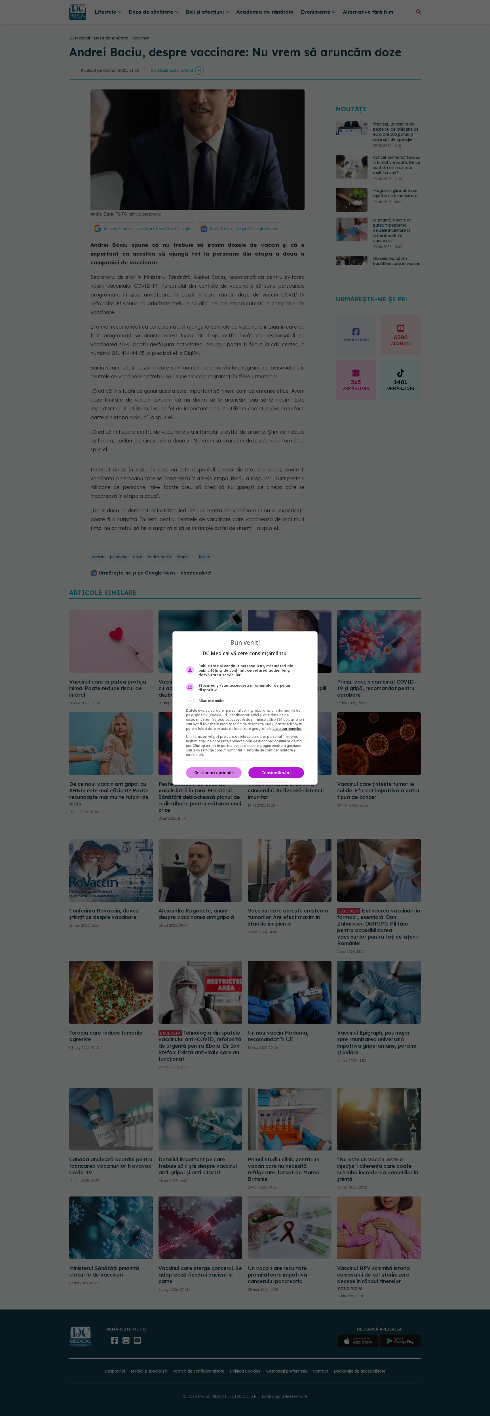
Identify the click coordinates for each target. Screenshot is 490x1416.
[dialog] (245, 708)
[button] (245, 701)
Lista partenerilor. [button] (287, 728)
